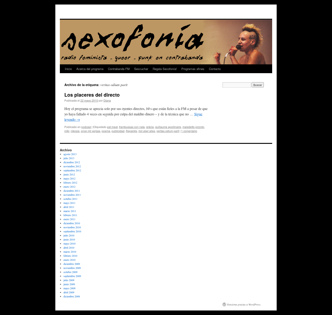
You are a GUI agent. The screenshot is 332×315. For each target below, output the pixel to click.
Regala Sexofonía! (165, 69)
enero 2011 (69, 219)
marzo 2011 (69, 211)
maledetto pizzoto (193, 127)
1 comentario (189, 131)
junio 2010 (69, 239)
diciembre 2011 (71, 190)
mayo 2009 (69, 288)
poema (106, 131)
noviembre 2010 (72, 227)
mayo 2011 (69, 203)
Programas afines (192, 69)
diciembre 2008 (71, 296)
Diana (107, 100)
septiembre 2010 (72, 231)
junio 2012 (69, 174)
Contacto (215, 69)
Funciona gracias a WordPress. (244, 304)
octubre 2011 (70, 199)
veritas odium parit (168, 131)
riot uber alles (146, 131)
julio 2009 (68, 280)
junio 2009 (69, 284)
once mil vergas (90, 131)
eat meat (112, 127)
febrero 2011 (70, 215)
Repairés (131, 131)
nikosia (75, 131)
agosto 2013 (70, 154)
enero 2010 (69, 259)
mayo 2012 (69, 178)
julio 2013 (68, 158)
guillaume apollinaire (168, 127)
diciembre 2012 (71, 162)
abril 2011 (68, 207)
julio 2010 (68, 235)
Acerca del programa (89, 69)
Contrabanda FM (119, 69)
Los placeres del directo (92, 94)
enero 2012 (69, 186)
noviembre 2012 (72, 166)
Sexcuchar (141, 69)
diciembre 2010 (71, 223)
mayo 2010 (69, 243)
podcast (86, 127)
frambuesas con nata (132, 127)
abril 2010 (68, 247)
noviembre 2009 (72, 268)
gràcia (150, 127)
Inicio (68, 69)
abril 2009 (68, 292)
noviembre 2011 (72, 194)
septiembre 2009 (72, 276)
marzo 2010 (69, 251)
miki (66, 131)
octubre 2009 (70, 272)
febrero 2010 (70, 255)
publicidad (118, 131)
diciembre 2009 (71, 264)
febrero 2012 (70, 182)
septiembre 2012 (72, 170)
